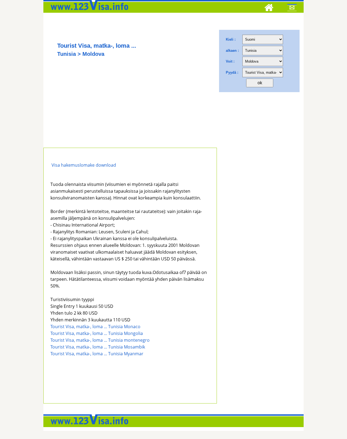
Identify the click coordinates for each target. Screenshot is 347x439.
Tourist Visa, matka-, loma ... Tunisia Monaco (95, 327)
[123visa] (88, 12)
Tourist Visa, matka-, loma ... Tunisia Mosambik (97, 347)
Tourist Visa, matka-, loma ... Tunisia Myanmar (96, 354)
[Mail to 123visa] (292, 8)
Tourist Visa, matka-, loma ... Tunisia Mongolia (96, 333)
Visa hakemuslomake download (83, 165)
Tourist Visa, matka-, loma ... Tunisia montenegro (100, 340)
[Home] (269, 8)
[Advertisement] (130, 107)
